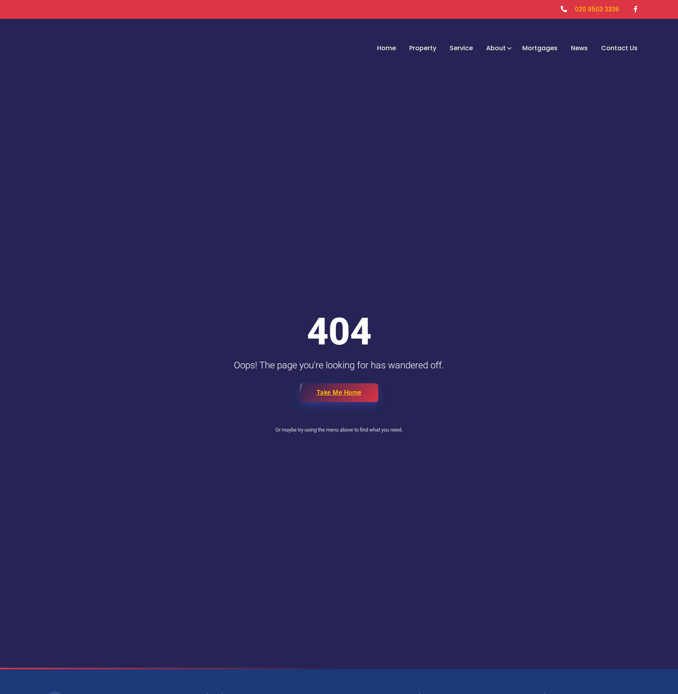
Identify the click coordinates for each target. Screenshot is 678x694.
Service (461, 48)
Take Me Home (339, 392)
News (579, 48)
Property (422, 48)
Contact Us (619, 48)
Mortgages (540, 48)
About (496, 48)
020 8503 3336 (597, 9)
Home (386, 48)
